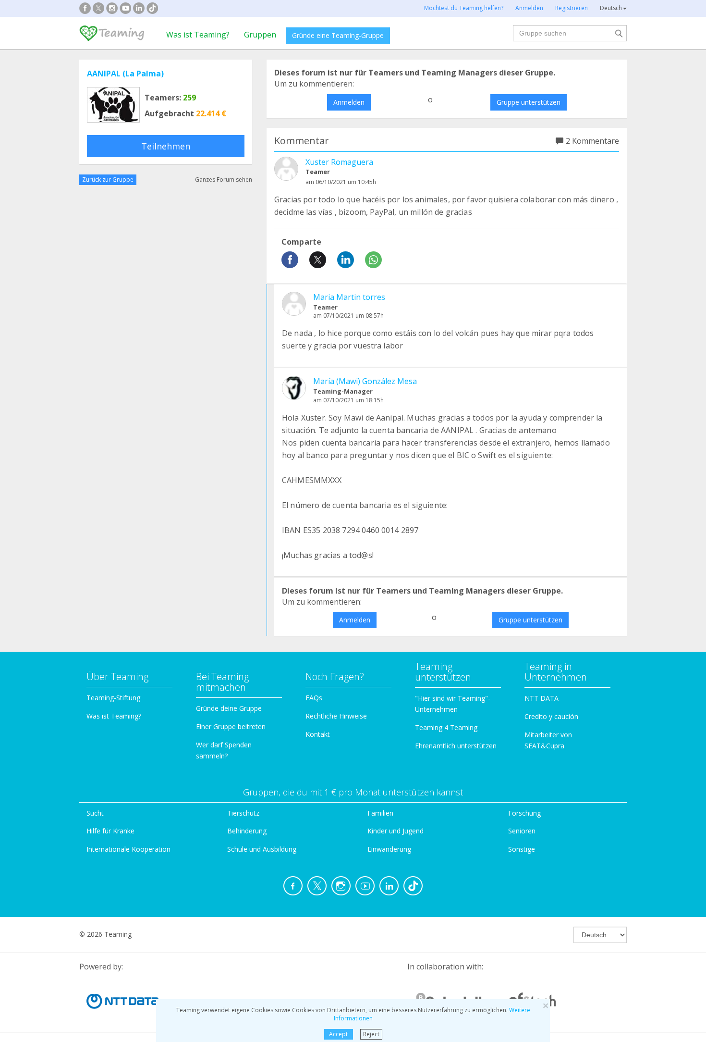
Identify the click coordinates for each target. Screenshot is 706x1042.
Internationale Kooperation (128, 849)
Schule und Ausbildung (261, 849)
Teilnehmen (165, 146)
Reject (371, 1034)
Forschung (524, 813)
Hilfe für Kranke (110, 830)
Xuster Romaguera (339, 162)
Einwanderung (389, 849)
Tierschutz (243, 813)
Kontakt (317, 734)
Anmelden (349, 102)
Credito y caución (551, 716)
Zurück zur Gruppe (108, 179)
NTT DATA (541, 698)
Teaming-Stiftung (113, 697)
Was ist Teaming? (198, 34)
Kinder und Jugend (395, 830)
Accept (338, 1034)
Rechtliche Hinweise (336, 715)
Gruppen (260, 34)
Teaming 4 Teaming (446, 727)
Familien (380, 813)
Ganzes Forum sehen (223, 179)
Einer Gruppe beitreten (231, 726)
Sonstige (521, 849)
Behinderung (247, 830)
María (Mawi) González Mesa (365, 381)
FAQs (313, 697)
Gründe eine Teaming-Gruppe (338, 35)
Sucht (95, 813)
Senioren (522, 830)
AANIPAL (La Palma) (125, 73)
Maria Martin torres (349, 297)
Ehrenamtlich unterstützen (456, 745)
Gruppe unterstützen (528, 102)
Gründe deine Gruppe (229, 708)
